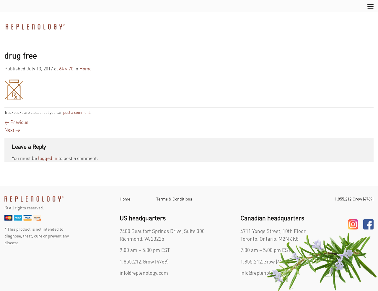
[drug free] (13, 89)
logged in (47, 158)
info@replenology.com (144, 272)
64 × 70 (66, 68)
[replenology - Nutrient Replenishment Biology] (35, 26)
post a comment (76, 112)
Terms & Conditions (174, 199)
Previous (16, 122)
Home (85, 68)
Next (12, 130)
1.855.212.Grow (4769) (144, 261)
